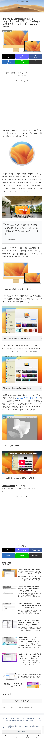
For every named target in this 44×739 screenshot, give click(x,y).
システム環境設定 (21, 489)
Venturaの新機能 (8, 489)
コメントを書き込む (22, 701)
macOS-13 (21, 486)
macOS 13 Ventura (9, 486)
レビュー (6, 491)
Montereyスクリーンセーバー (27, 398)
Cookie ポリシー (7, 728)
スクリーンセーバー (34, 489)
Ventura (29, 486)
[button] (35, 62)
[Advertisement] (22, 104)
